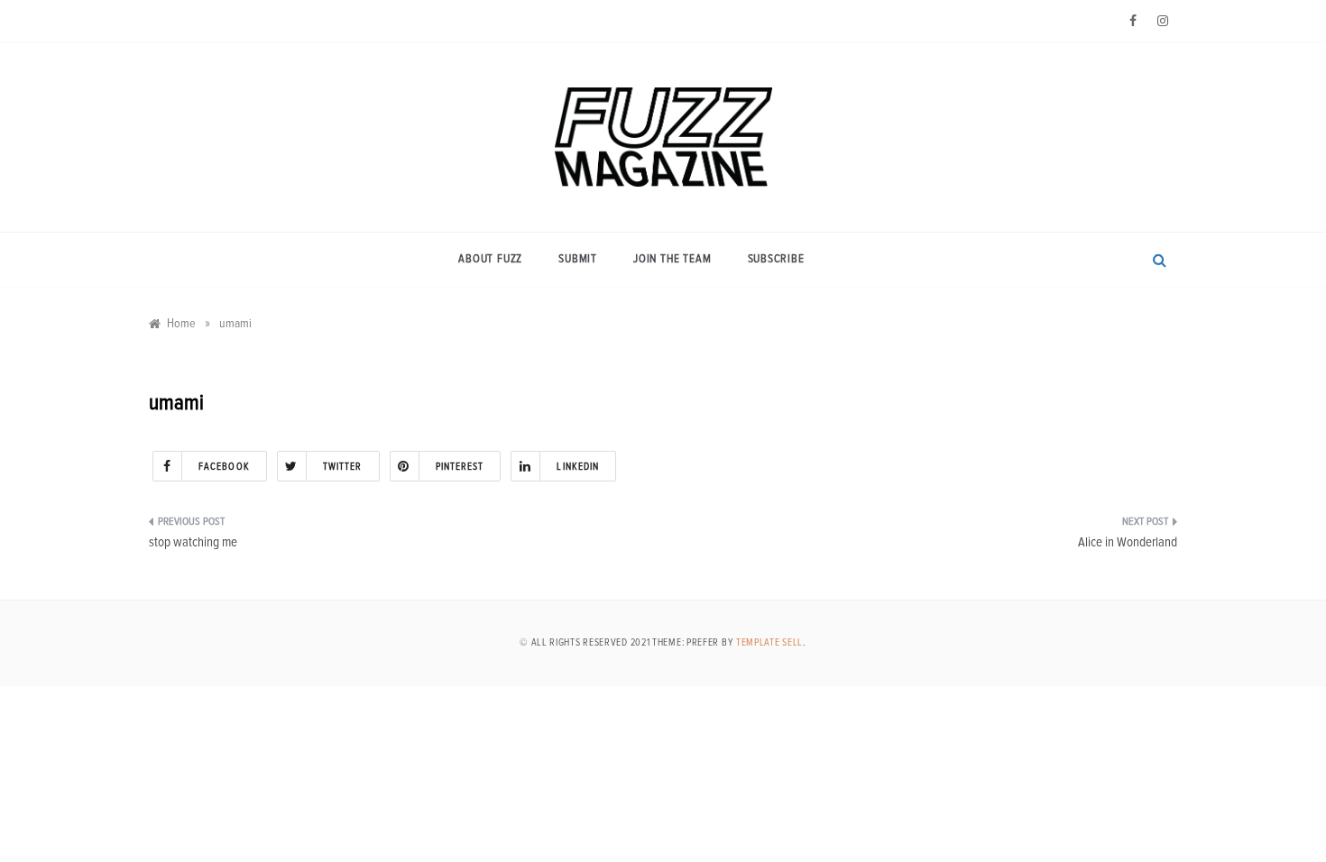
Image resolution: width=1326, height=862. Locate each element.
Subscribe (776, 259)
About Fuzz (490, 259)
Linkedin (578, 467)
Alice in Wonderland (1127, 542)
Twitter (343, 467)
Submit (577, 259)
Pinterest (460, 467)
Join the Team (672, 259)
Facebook (224, 467)
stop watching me (193, 542)
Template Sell (769, 642)
